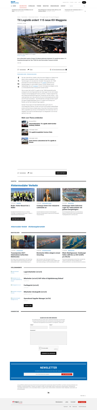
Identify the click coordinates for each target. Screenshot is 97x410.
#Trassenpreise (19, 250)
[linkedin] (48, 392)
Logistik (44, 82)
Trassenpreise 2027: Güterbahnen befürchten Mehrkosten (19, 255)
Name (50, 324)
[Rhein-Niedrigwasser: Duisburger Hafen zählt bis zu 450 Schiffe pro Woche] (74, 242)
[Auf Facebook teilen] (18, 77)
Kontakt (63, 6)
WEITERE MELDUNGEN (18, 219)
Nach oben (83, 395)
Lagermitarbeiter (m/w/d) (33, 272)
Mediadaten (59, 402)
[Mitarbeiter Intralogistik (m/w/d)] (16, 292)
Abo (84, 2)
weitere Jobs (28, 305)
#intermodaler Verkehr (24, 185)
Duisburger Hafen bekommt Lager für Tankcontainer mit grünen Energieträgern (72, 207)
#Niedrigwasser (71, 250)
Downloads (31, 6)
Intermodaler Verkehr (33, 17)
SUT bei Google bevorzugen (58, 69)
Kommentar (32, 330)
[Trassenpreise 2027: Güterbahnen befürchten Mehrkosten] (23, 242)
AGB (70, 406)
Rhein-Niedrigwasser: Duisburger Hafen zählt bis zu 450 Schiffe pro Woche (74, 255)
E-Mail (31, 324)
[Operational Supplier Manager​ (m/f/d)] (16, 298)
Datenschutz (75, 406)
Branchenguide (55, 6)
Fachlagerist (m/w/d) (31, 285)
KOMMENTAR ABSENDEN (48, 353)
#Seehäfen (18, 203)
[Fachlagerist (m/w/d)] (16, 284)
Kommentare (23, 69)
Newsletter (66, 2)
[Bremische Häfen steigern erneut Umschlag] (48, 242)
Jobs (79, 2)
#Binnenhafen (71, 203)
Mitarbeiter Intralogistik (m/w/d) (35, 292)
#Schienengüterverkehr (36, 227)
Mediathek (46, 6)
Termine (39, 6)
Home (18, 17)
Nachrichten (23, 6)
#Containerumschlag (46, 250)
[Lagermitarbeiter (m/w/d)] (16, 272)
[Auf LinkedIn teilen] (18, 83)
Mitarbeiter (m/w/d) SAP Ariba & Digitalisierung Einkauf (43, 278)
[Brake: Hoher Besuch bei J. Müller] (23, 194)
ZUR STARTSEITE (61, 173)
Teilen (31, 69)
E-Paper (71, 2)
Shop (76, 2)
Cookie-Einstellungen (82, 406)
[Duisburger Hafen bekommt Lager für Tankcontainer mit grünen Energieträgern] (74, 194)
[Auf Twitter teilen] (18, 80)
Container (35, 86)
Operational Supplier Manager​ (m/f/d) (37, 298)
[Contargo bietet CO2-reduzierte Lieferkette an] (48, 194)
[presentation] (85, 11)
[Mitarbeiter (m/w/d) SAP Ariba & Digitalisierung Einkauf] (16, 279)
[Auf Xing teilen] (18, 86)
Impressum (66, 406)
